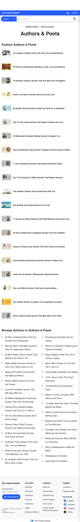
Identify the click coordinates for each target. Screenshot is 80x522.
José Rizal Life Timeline (56, 460)
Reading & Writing (32, 27)
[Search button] (75, 19)
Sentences (29, 495)
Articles (6, 19)
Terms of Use (47, 503)
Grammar (28, 499)
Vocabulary (29, 503)
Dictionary (28, 487)
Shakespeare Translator (56, 455)
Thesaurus (29, 491)
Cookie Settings (49, 499)
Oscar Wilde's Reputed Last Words (61, 371)
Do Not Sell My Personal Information (50, 509)
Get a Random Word (11, 497)
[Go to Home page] (11, 13)
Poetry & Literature (47, 27)
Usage (27, 508)
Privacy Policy (48, 491)
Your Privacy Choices (42, 521)
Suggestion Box (69, 491)
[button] (68, 13)
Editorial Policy (48, 495)
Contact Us (67, 487)
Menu (75, 13)
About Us (46, 487)
